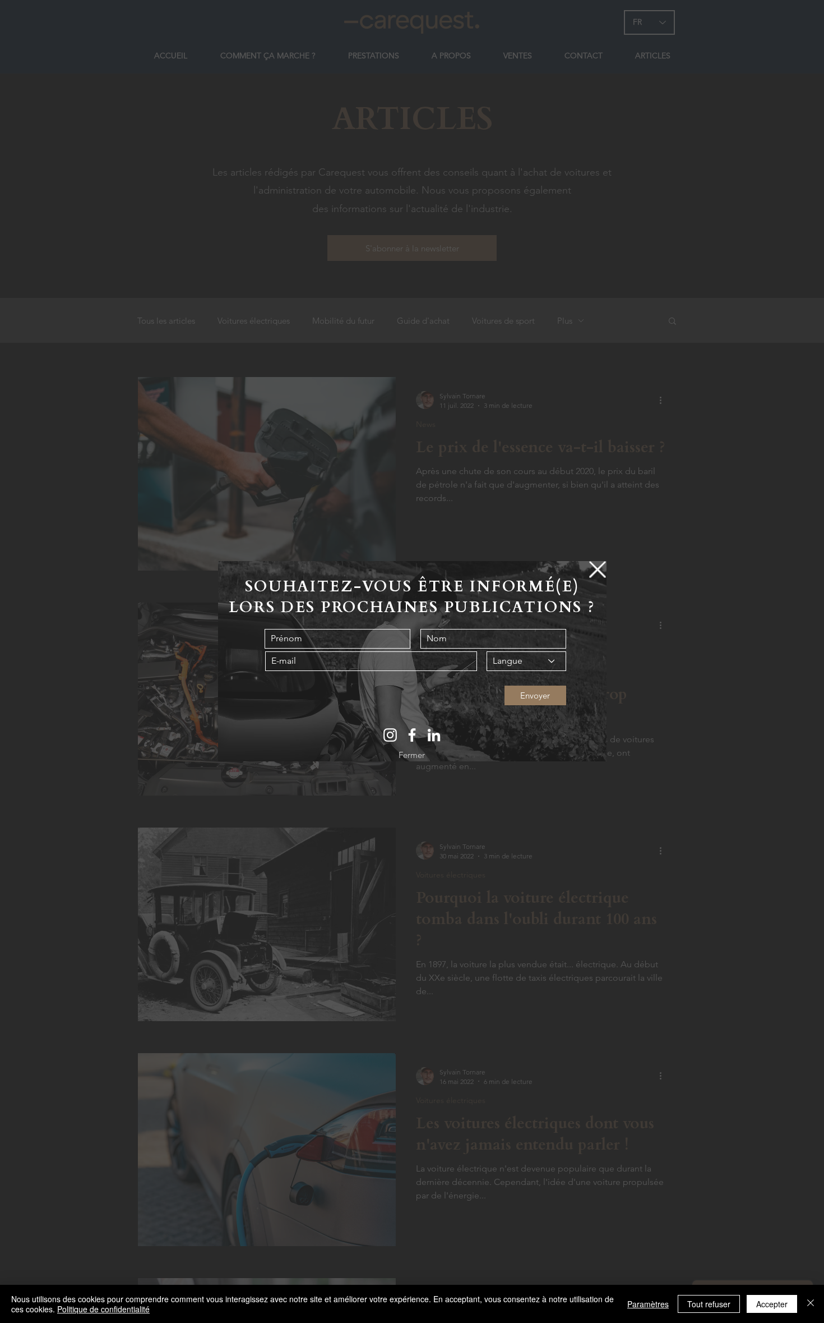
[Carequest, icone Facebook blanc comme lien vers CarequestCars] (412, 735)
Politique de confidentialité (103, 1309)
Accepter (772, 1304)
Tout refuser (708, 1304)
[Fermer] (810, 1304)
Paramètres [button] (648, 1304)
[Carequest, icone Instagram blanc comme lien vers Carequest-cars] (390, 735)
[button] (597, 569)
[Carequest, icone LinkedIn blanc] (434, 735)
